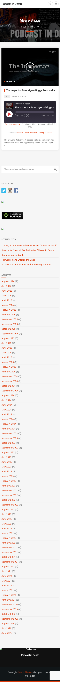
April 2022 (6, 528)
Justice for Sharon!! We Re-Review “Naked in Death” (27, 250)
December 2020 (9, 604)
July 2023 (6, 457)
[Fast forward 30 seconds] (27, 115)
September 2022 (9, 504)
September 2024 (9, 390)
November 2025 (9, 324)
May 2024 (6, 409)
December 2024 (9, 376)
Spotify (41, 133)
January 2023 (8, 485)
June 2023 (6, 462)
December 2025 (9, 319)
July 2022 (6, 514)
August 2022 (8, 509)
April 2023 (6, 471)
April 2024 (6, 414)
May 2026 (6, 295)
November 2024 (9, 381)
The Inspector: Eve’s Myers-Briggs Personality (30, 90)
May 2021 (6, 580)
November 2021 (9, 552)
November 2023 (9, 438)
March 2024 (7, 419)
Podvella (10, 82)
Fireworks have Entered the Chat (18, 260)
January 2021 (8, 600)
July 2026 (6, 286)
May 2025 (6, 352)
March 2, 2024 (19, 96)
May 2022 (6, 523)
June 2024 (6, 405)
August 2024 (8, 395)
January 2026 (8, 314)
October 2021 (8, 557)
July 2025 (6, 343)
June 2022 (6, 519)
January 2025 (8, 371)
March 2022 (7, 533)
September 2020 (9, 619)
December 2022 (9, 490)
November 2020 (9, 609)
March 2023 (7, 476)
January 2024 (8, 428)
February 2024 (8, 424)
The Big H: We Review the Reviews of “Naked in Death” (29, 245)
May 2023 (6, 466)
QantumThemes (25, 672)
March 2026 (7, 305)
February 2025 (8, 367)
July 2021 (6, 571)
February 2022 (8, 538)
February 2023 (8, 481)
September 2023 (9, 447)
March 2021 (7, 590)
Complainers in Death (12, 255)
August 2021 (8, 566)
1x (22, 115)
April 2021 (6, 585)
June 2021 (6, 576)
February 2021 (8, 595)
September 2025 (9, 333)
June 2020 (6, 633)
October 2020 (8, 614)
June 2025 (6, 348)
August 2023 (8, 452)
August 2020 (8, 623)
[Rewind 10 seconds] (16, 115)
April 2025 (6, 357)
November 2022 (9, 495)
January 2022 (8, 542)
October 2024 (8, 386)
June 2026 (6, 291)
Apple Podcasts (31, 133)
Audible (20, 133)
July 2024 (6, 400)
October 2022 (8, 500)
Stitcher (48, 133)
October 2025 (8, 329)
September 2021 (9, 561)
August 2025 (8, 338)
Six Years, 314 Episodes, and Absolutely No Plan (26, 264)
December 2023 (9, 433)
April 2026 (6, 300)
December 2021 (9, 547)
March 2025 (7, 362)
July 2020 (6, 628)
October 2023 (8, 443)
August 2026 (8, 281)
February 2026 (8, 310)
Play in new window (13, 124)
